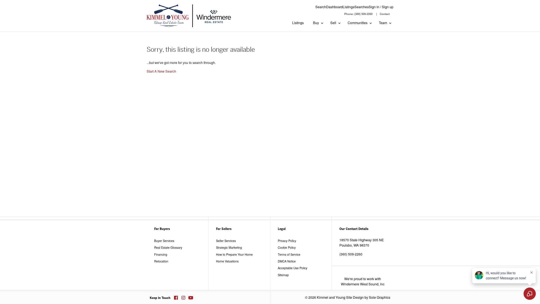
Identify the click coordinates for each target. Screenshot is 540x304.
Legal (282, 229)
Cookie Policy (287, 247)
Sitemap (283, 275)
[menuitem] (358, 14)
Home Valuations (227, 261)
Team (383, 22)
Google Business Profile (198, 297)
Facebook (176, 297)
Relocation (161, 261)
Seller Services (226, 241)
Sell (333, 22)
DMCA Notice (287, 261)
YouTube (190, 297)
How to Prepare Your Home (234, 254)
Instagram (183, 297)
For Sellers (223, 229)
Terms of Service (289, 254)
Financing (160, 254)
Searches (361, 6)
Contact (385, 14)
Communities (357, 22)
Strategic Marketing (229, 247)
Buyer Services (164, 241)
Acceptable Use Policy (292, 268)
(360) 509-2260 (350, 254)
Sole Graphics (379, 297)
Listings (348, 6)
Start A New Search (161, 71)
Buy (316, 22)
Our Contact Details (353, 229)
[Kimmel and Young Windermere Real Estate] (189, 15)
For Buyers (162, 229)
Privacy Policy (287, 241)
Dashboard (334, 6)
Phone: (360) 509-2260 (358, 14)
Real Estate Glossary (168, 247)
